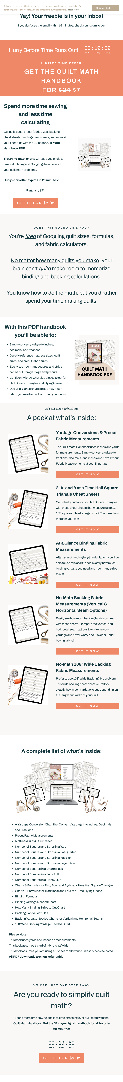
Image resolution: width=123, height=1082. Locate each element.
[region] (61, 7)
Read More (73, 10)
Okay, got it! (105, 8)
